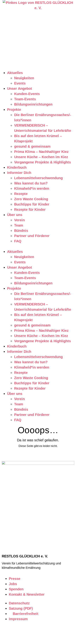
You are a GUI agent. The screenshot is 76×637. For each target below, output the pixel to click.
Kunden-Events (27, 94)
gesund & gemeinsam (32, 146)
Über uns (14, 215)
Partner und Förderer (31, 236)
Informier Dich (19, 173)
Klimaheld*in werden (31, 188)
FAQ (17, 241)
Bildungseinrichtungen (33, 104)
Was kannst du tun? (31, 183)
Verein (19, 220)
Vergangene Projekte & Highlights (42, 162)
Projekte (14, 110)
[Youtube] (26, 629)
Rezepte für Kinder (30, 209)
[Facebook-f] (16, 629)
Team (18, 225)
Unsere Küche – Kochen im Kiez (41, 157)
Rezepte (21, 194)
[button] (38, 246)
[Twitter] (35, 629)
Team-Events (25, 99)
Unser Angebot (19, 88)
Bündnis (21, 230)
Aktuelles (15, 73)
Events (20, 83)
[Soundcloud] (45, 629)
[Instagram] (6, 629)
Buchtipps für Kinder (31, 204)
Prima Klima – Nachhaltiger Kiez (41, 152)
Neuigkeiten (24, 78)
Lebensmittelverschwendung (38, 178)
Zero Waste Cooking (31, 199)
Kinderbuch (17, 167)
